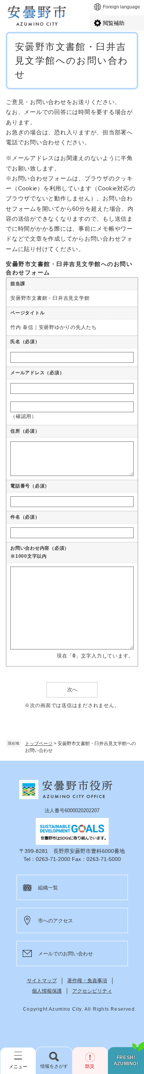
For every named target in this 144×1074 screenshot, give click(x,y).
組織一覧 (48, 888)
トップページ (39, 743)
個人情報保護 (47, 991)
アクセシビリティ (92, 991)
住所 (25, 431)
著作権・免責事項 (87, 980)
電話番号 (30, 486)
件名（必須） (25, 517)
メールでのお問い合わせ (65, 954)
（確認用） (23, 416)
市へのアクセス (55, 921)
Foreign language (121, 7)
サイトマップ (42, 980)
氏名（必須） (25, 341)
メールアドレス (37, 372)
